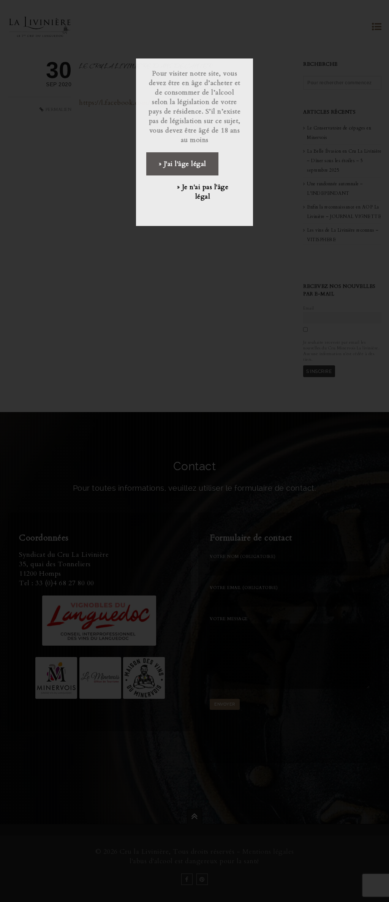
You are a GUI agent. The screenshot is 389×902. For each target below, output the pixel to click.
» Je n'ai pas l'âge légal (203, 191)
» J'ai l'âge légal (182, 164)
